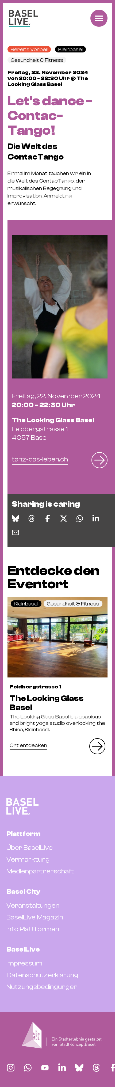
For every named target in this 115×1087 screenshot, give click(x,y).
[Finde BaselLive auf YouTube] (45, 1067)
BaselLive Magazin (34, 917)
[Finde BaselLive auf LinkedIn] (62, 1067)
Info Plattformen (32, 929)
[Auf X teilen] (63, 518)
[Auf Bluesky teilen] (15, 518)
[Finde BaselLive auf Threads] (96, 1067)
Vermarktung (28, 859)
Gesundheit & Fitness (37, 60)
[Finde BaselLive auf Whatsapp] (28, 1067)
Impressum (24, 963)
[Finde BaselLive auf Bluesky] (79, 1067)
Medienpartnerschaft (40, 871)
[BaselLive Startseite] (23, 18)
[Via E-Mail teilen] (15, 532)
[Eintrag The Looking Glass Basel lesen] (57, 637)
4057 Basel (53, 428)
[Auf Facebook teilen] (47, 518)
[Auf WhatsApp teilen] (79, 518)
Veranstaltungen (32, 905)
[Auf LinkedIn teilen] (95, 518)
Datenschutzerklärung (42, 975)
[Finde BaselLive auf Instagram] (10, 1067)
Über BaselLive (29, 847)
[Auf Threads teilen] (31, 518)
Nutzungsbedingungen (42, 987)
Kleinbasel (70, 49)
